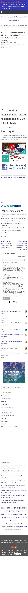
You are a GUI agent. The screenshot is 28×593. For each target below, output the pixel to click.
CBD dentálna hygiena (6, 407)
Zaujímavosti (11, 47)
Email (4, 258)
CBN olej (3, 424)
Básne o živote (4, 404)
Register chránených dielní (11, 2)
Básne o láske (4, 396)
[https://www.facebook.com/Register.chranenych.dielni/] (12, 547)
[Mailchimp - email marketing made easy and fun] (10, 303)
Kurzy (21, 552)
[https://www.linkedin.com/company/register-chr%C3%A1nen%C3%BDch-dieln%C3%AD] (15, 547)
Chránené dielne (7, 25)
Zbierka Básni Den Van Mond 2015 (9, 427)
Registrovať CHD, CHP (7, 552)
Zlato (25, 552)
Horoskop (4, 554)
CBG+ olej (3, 421)
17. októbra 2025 (12, 42)
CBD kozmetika (4, 410)
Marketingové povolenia (8, 265)
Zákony (6, 47)
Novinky (17, 44)
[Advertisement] (14, 64)
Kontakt (10, 554)
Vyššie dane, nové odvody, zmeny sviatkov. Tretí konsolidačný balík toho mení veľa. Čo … (6, 244)
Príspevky (22, 44)
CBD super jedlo (5, 418)
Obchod (16, 552)
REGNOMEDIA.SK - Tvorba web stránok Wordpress (13, 540)
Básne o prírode (4, 401)
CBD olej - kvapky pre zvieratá (8, 415)
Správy (2, 47)
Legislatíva (12, 44)
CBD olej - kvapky (5, 412)
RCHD (3, 42)
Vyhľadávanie (19, 387)
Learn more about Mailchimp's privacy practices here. (13, 295)
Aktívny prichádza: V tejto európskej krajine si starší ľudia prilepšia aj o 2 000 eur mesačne (21, 245)
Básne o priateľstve (5, 398)
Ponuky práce (19, 550)
